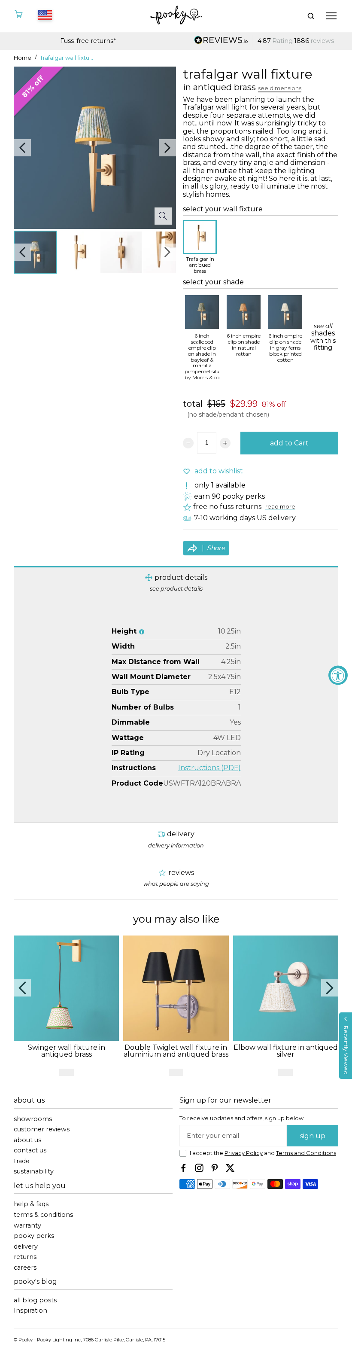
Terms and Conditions (306, 1153)
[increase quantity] (225, 443)
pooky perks (34, 1236)
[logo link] (176, 15)
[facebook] (183, 1168)
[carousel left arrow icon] (22, 147)
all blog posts (35, 1300)
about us (27, 1140)
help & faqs (31, 1204)
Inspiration (30, 1310)
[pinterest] (214, 1168)
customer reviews (42, 1129)
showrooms (33, 1119)
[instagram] (199, 1168)
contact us (30, 1150)
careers (25, 1267)
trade (22, 1161)
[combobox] (44, 16)
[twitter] (230, 1168)
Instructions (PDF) (209, 768)
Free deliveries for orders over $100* (264, 41)
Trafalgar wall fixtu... (66, 58)
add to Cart (289, 443)
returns (25, 1257)
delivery (26, 1246)
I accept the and (263, 1153)
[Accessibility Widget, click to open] (338, 675)
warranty (27, 1225)
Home (22, 58)
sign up (312, 1136)
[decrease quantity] (188, 443)
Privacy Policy (244, 1153)
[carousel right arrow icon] (167, 147)
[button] (345, 1045)
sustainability (34, 1171)
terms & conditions (43, 1215)
